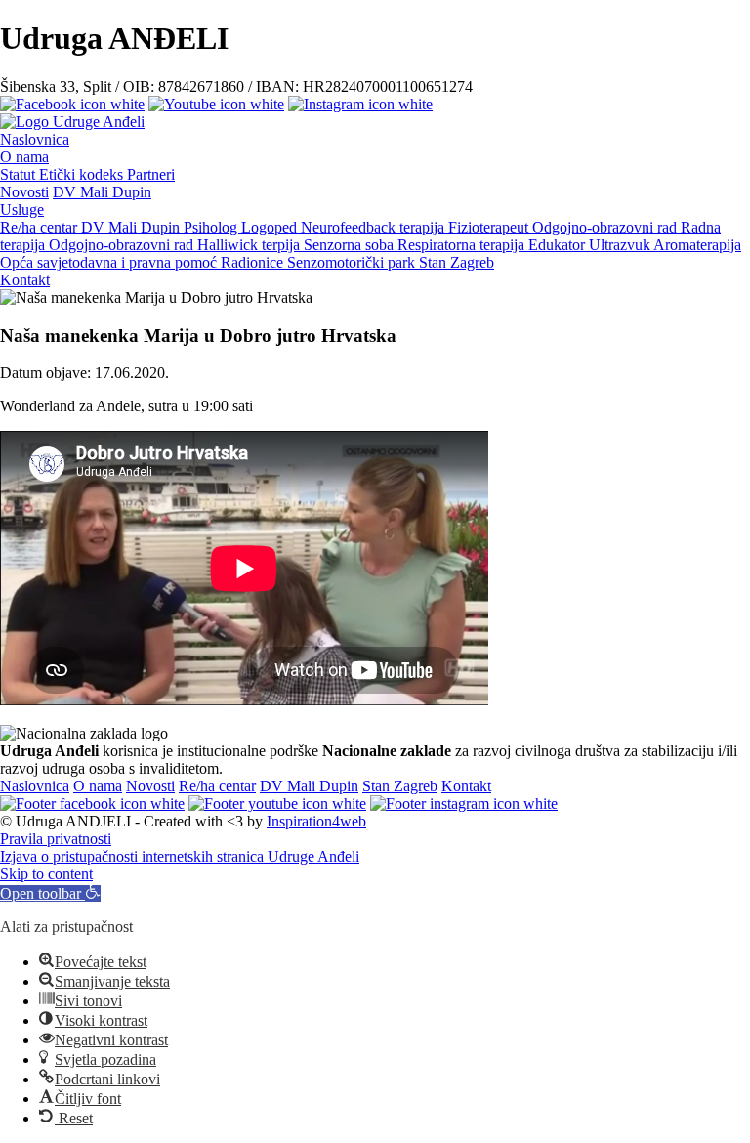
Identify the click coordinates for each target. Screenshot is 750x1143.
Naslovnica (34, 139)
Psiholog (212, 227)
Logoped (271, 227)
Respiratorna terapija (462, 244)
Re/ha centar (40, 227)
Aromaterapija (697, 244)
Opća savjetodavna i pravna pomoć (110, 262)
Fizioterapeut (490, 227)
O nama (24, 156)
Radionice (254, 262)
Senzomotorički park (353, 262)
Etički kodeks (83, 174)
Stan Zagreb (456, 262)
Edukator (558, 244)
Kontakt (25, 280)
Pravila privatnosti (55, 838)
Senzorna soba (350, 244)
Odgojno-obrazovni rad (606, 227)
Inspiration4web (316, 821)
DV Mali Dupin (102, 192)
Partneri (151, 174)
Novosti (24, 192)
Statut (19, 174)
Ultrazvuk (621, 244)
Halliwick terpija (250, 244)
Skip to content (46, 874)
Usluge (22, 209)
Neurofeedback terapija (374, 227)
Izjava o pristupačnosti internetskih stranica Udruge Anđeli (179, 856)
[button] (50, 893)
